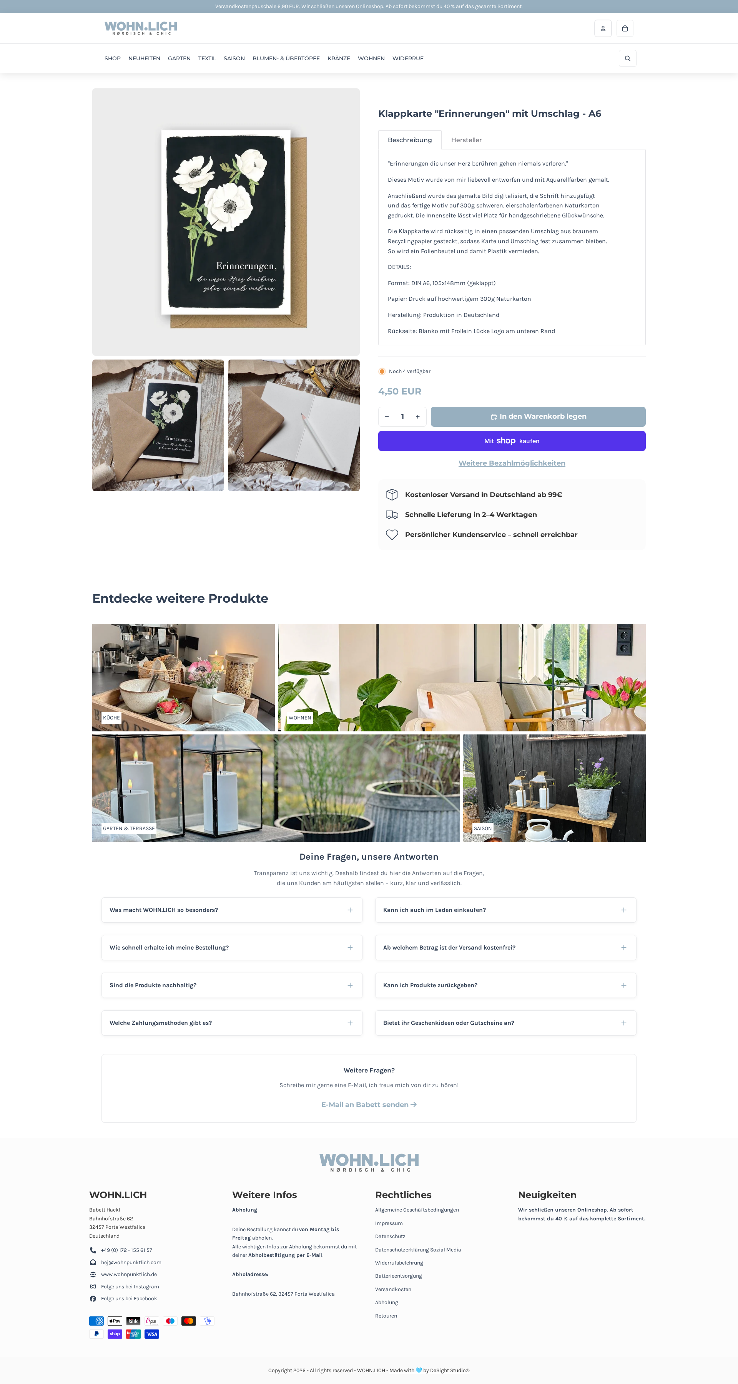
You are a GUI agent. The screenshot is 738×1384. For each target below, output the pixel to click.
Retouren (386, 1316)
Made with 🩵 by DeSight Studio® (429, 1370)
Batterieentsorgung (398, 1276)
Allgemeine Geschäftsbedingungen (417, 1210)
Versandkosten (393, 1289)
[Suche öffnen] (628, 58)
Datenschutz (390, 1236)
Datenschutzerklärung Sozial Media (418, 1249)
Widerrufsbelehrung (399, 1263)
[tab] (410, 140)
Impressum (389, 1223)
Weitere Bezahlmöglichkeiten (512, 463)
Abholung (386, 1302)
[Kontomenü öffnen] (603, 28)
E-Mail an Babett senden (366, 1105)
